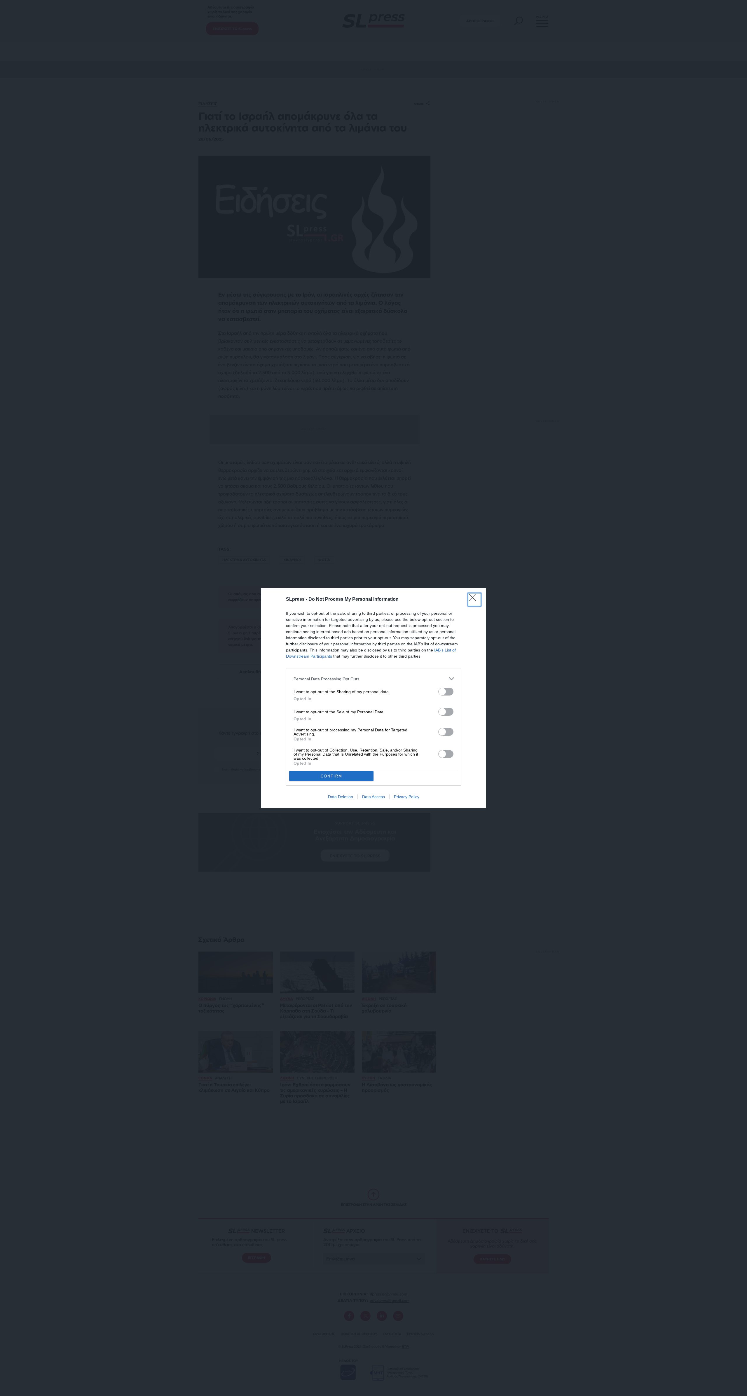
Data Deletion (340, 796)
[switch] (445, 692)
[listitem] (373, 679)
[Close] (474, 599)
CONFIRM (331, 776)
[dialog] (373, 698)
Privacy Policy (406, 796)
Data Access (373, 796)
